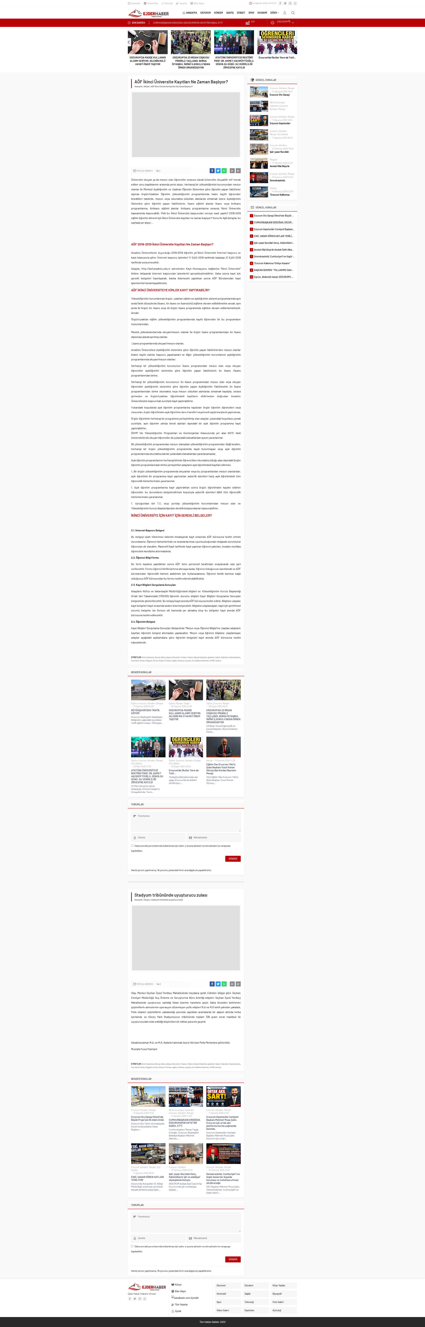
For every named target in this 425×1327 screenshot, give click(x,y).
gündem (211, 657)
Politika (167, 660)
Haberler (224, 657)
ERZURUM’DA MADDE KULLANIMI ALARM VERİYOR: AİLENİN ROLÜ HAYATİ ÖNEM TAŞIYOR (185, 715)
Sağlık (187, 703)
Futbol (190, 657)
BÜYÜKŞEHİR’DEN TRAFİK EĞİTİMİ (145, 712)
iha (132, 660)
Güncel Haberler (200, 657)
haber (217, 657)
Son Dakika (136, 763)
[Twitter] (285, 3)
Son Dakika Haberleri (200, 660)
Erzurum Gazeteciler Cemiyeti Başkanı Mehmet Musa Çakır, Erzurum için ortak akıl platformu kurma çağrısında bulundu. (222, 1122)
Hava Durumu (234, 657)
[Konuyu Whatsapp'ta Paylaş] (224, 170)
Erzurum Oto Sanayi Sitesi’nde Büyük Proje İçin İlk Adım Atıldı (147, 1118)
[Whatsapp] (295, 3)
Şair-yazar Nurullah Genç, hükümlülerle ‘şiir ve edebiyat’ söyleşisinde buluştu (185, 1176)
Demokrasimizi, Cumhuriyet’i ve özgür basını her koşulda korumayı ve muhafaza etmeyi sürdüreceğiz (223, 1178)
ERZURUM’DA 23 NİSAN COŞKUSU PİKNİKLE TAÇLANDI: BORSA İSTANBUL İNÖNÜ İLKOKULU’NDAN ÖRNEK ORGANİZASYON (148, 62)
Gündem (151, 703)
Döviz (163, 657)
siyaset (188, 660)
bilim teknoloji (148, 657)
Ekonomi (176, 657)
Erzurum (142, 703)
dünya (168, 657)
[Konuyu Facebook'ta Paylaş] (212, 170)
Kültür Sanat (139, 660)
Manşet (159, 703)
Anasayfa (138, 86)
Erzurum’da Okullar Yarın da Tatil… (234, 57)
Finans (183, 657)
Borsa (157, 657)
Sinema (180, 660)
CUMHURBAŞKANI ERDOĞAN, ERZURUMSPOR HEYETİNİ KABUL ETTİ (185, 1122)
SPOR (212, 660)
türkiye (218, 660)
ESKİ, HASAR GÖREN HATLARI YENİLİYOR (147, 1178)
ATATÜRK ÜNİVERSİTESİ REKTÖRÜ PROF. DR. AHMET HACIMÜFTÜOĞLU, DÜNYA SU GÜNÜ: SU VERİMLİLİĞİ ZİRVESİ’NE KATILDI (191, 62)
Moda (155, 660)
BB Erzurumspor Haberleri (181, 1110)
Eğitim (134, 703)
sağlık (174, 660)
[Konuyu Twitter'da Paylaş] (218, 170)
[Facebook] (280, 3)
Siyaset (273, 188)
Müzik (161, 660)
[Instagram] (290, 3)
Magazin (148, 660)
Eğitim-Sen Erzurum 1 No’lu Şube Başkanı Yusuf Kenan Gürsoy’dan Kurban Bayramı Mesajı (277, 61)
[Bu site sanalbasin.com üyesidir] (190, 1297)
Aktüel (146, 86)
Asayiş (147, 899)
